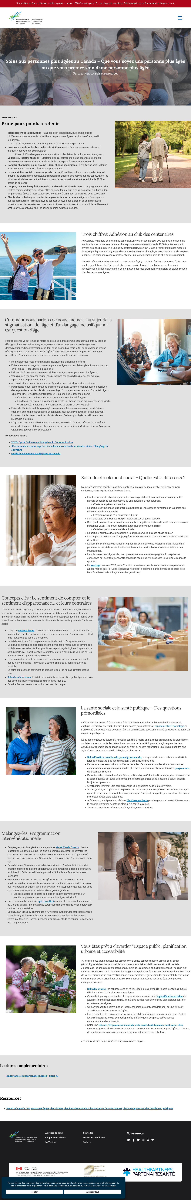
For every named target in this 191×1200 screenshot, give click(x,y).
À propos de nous (54, 1132)
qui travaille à (46, 901)
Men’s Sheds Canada (67, 847)
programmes (182, 768)
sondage (95, 565)
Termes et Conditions (94, 1137)
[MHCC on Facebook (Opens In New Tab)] (133, 1140)
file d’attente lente (137, 800)
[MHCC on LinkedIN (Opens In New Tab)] (129, 1140)
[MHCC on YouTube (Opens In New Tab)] (148, 1140)
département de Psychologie (169, 726)
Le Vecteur (50, 1142)
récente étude (26, 630)
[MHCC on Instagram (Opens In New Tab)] (143, 1140)
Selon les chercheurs (19, 677)
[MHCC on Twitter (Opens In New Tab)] (138, 1140)
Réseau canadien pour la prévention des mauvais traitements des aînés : (52, 446)
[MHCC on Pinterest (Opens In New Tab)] (152, 1140)
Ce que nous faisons (55, 1137)
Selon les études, (96, 988)
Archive (87, 1142)
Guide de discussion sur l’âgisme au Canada (35, 453)
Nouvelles (88, 1132)
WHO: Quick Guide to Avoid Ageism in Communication (42, 442)
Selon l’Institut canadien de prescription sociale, (114, 757)
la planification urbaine (170, 996)
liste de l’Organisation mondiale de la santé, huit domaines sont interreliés (141, 1024)
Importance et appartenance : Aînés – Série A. (32, 1075)
